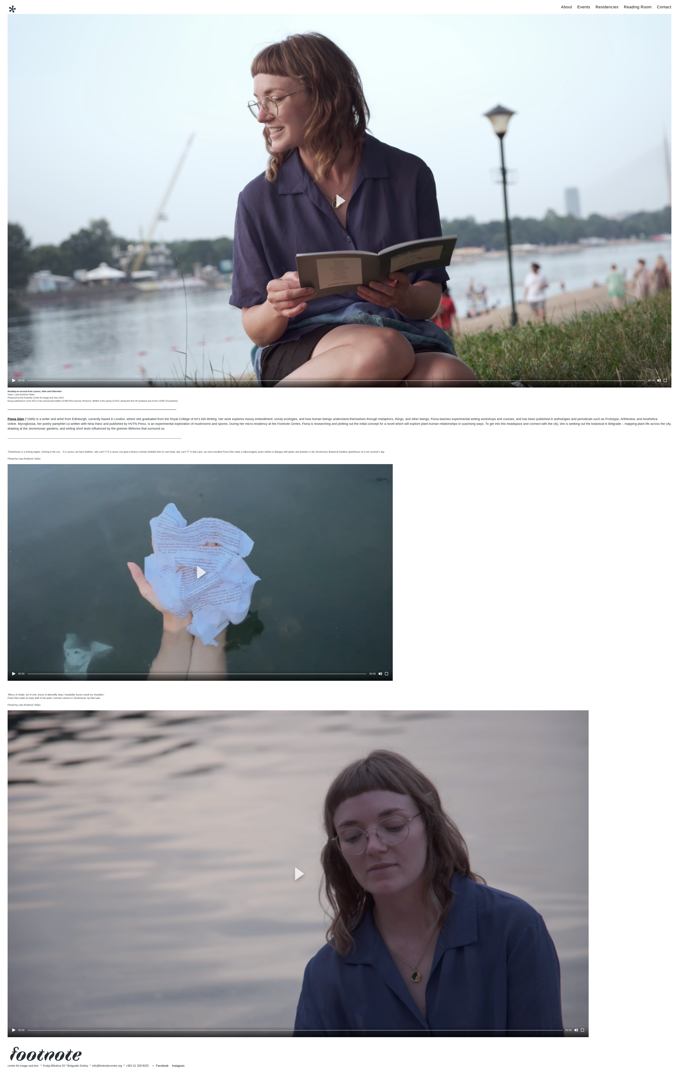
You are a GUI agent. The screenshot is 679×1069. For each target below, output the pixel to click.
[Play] (13, 380)
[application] (339, 201)
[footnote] (12, 9)
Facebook (164, 1065)
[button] (339, 200)
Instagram (178, 1065)
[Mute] (659, 380)
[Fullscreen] (665, 380)
